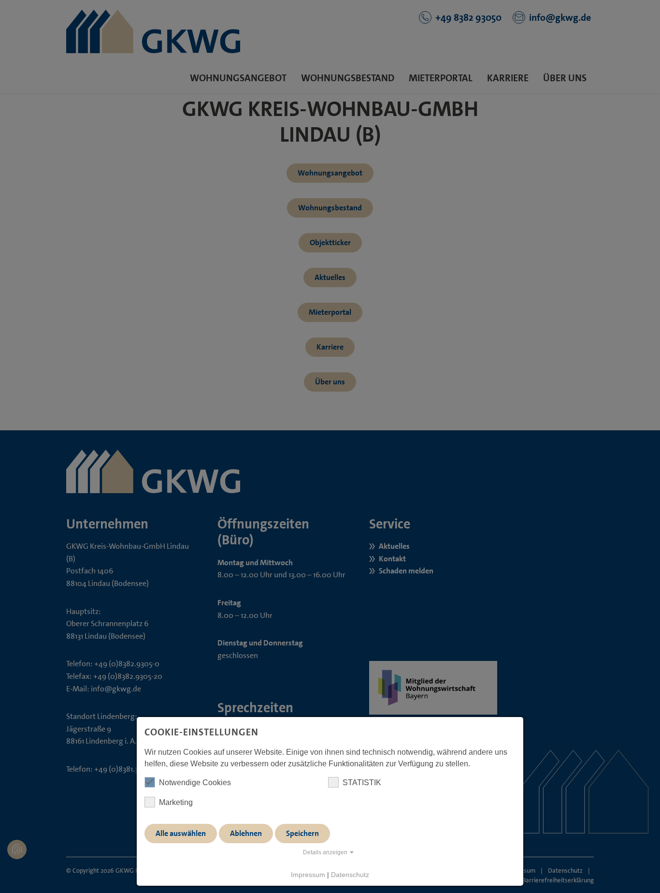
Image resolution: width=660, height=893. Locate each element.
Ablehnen (246, 833)
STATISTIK (362, 782)
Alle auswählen (181, 833)
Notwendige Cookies (195, 782)
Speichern (302, 833)
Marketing (176, 802)
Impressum (308, 874)
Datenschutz (350, 874)
